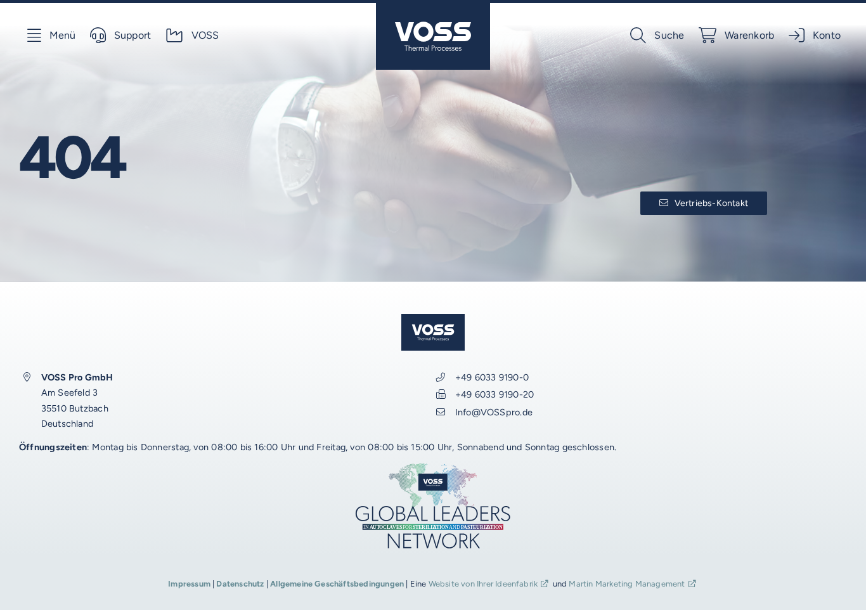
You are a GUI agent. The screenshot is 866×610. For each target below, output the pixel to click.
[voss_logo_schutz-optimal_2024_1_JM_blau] (433, 8)
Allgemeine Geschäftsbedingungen (337, 583)
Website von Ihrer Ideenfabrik (483, 583)
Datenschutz (240, 583)
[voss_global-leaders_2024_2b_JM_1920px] (433, 466)
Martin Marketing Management (627, 583)
